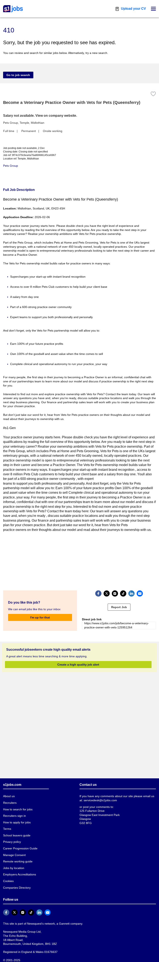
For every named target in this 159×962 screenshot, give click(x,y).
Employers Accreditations (19, 874)
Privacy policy (12, 841)
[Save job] (153, 94)
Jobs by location (13, 868)
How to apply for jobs (17, 822)
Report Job (119, 607)
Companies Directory (17, 887)
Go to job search (18, 75)
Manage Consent (14, 855)
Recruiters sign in (14, 815)
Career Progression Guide (20, 848)
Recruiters (10, 802)
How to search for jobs (18, 809)
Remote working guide (18, 861)
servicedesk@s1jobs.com (100, 800)
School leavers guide (16, 835)
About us (9, 796)
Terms (7, 828)
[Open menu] (153, 9)
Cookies (8, 881)
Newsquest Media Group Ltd (22, 931)
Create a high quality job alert (78, 664)
